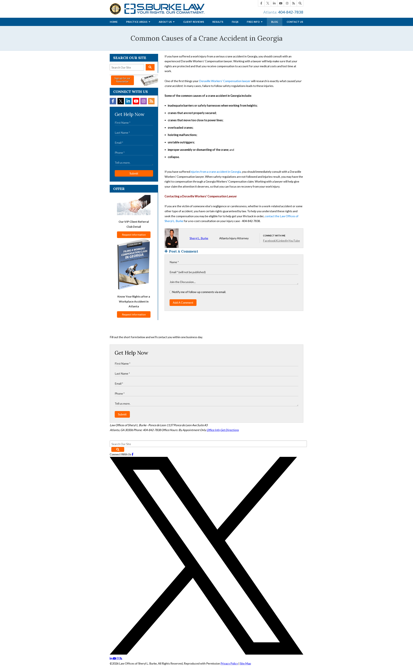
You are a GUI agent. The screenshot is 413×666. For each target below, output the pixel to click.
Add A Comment (183, 302)
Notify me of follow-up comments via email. (199, 292)
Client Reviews (193, 21)
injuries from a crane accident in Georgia (216, 171)
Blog (274, 21)
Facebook (269, 240)
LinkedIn (282, 240)
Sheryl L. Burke (199, 238)
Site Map (245, 663)
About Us (165, 21)
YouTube (294, 240)
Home (114, 21)
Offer (119, 188)
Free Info (253, 21)
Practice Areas (137, 21)
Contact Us (295, 21)
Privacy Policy (229, 663)
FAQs (235, 21)
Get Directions (229, 430)
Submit (134, 173)
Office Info (213, 430)
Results (217, 21)
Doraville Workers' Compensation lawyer (225, 81)
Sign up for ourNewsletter (123, 80)
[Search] (300, 3)
